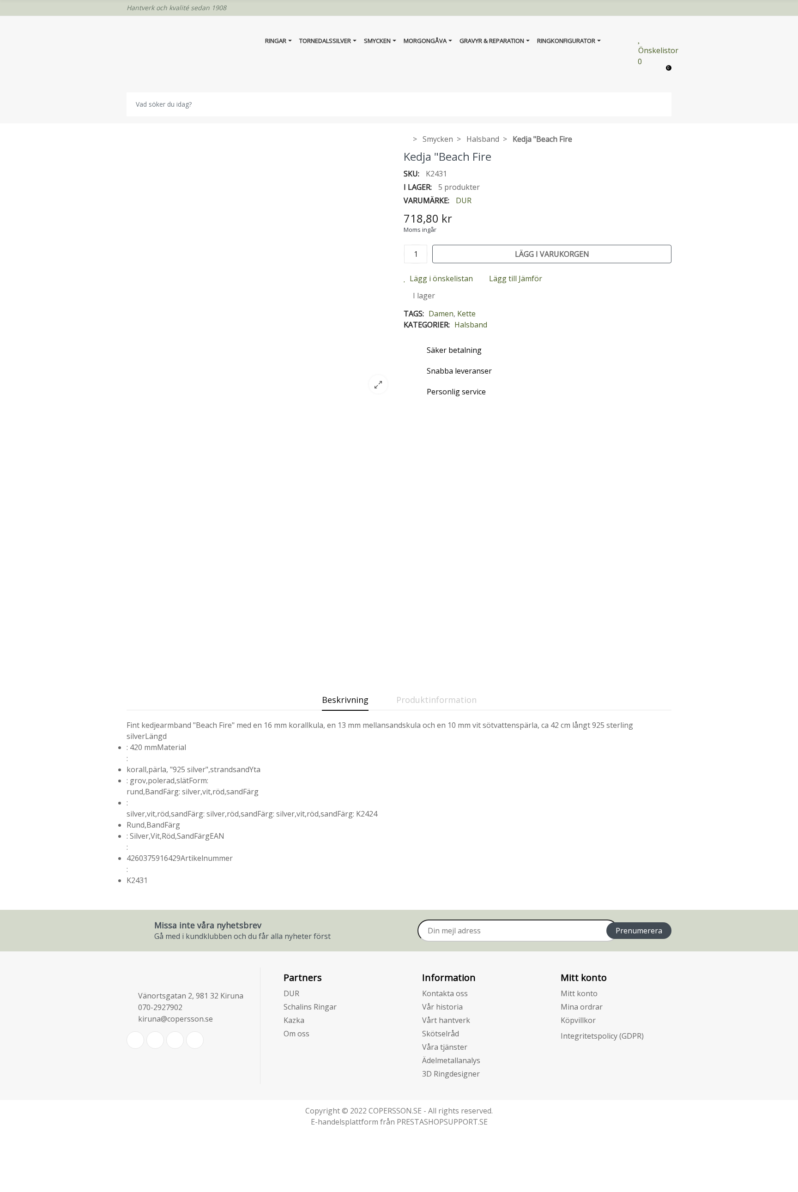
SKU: (411, 174)
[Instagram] (195, 1040)
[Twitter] (135, 1040)
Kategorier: (427, 325)
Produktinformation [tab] (436, 699)
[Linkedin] (175, 1040)
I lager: (418, 187)
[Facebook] (155, 1040)
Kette (466, 314)
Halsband (470, 325)
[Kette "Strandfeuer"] (260, 395)
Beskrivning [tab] (345, 699)
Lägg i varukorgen (552, 254)
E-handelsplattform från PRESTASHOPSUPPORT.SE (399, 1122)
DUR (464, 200)
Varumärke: (426, 200)
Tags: (414, 314)
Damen (441, 314)
